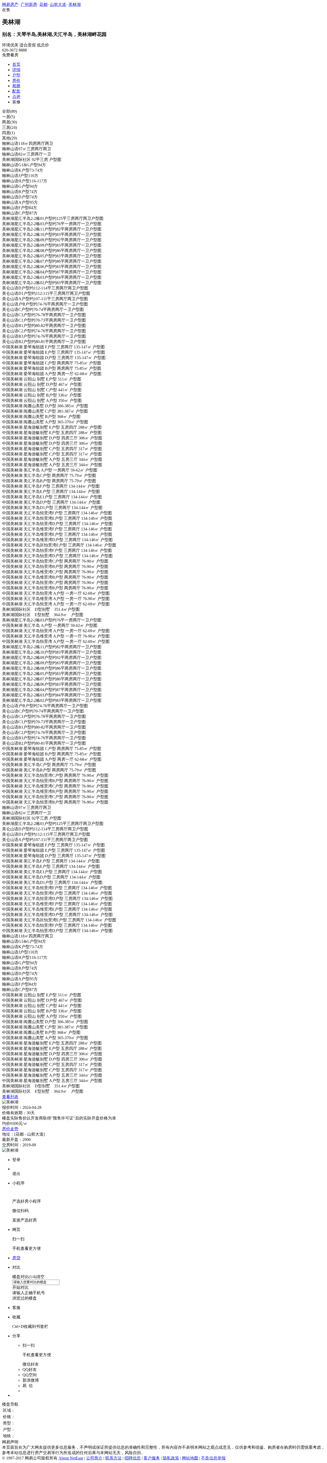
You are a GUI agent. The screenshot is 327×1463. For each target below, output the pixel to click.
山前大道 (58, 4)
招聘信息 (132, 1458)
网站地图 (190, 1458)
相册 (16, 86)
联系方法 (113, 1458)
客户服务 (152, 1458)
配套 (16, 91)
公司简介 (94, 1458)
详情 (16, 70)
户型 (16, 75)
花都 (43, 4)
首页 (16, 64)
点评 (16, 96)
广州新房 (29, 4)
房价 (16, 80)
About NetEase (71, 1458)
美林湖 (74, 4)
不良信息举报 (213, 1458)
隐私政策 (171, 1458)
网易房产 (10, 4)
